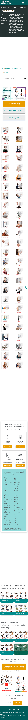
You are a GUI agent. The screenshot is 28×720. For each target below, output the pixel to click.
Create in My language (15, 110)
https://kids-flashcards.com (12, 715)
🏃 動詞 (20, 68)
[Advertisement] (14, 51)
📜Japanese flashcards (10, 68)
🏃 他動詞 (5, 72)
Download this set (15, 104)
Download (7, 446)
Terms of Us (11, 712)
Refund (16, 712)
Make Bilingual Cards (15, 118)
